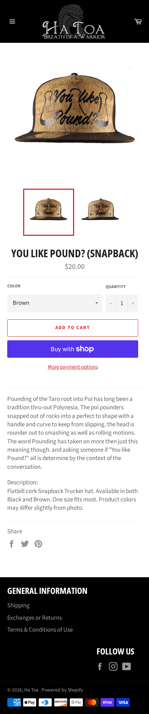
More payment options (73, 367)
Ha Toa (31, 689)
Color (13, 286)
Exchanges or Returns (34, 618)
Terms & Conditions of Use (40, 629)
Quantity (115, 287)
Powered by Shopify (62, 689)
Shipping (18, 605)
